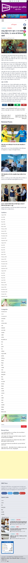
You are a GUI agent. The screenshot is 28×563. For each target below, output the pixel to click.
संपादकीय (2, 404)
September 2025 (4, 240)
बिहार (2, 376)
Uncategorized (4, 316)
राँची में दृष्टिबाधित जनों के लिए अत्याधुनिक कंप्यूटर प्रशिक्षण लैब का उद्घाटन (13, 175)
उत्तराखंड (2, 332)
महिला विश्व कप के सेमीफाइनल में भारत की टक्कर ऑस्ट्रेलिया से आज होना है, (13, 145)
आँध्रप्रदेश (3, 327)
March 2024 (3, 282)
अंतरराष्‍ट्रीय (3, 318)
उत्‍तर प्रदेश (3, 330)
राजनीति (2, 390)
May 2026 (3, 221)
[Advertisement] (14, 465)
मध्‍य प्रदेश (3, 381)
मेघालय (2, 388)
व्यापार (2, 402)
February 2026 (4, 228)
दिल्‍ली (2, 365)
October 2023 (3, 294)
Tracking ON (9, 552)
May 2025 (3, 249)
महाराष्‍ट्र (2, 383)
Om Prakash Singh (14, 524)
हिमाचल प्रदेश (3, 411)
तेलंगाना (2, 360)
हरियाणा (2, 409)
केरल (2, 341)
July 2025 (3, 245)
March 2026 (3, 226)
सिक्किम (2, 407)
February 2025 (4, 256)
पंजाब (2, 369)
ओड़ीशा (2, 334)
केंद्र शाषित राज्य (4, 339)
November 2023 (4, 291)
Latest (4, 28)
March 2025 (3, 254)
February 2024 (4, 284)
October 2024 (3, 266)
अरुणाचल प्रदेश (4, 323)
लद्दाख (2, 400)
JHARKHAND (4, 311)
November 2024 (4, 263)
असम (2, 325)
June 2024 (3, 275)
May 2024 (3, 277)
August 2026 (3, 214)
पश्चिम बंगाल (3, 372)
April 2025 (3, 252)
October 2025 (3, 238)
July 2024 (3, 273)
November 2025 (4, 235)
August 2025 (3, 242)
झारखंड (2, 355)
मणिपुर (2, 379)
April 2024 (3, 280)
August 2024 (3, 270)
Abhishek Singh (5, 38)
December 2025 (4, 233)
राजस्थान (2, 393)
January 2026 (3, 231)
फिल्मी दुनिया (9, 28)
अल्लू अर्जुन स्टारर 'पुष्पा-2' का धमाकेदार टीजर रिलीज (15, 110)
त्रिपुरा (2, 362)
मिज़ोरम (2, 386)
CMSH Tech (4, 559)
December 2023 (4, 289)
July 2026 (3, 217)
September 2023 (4, 296)
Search (2, 424)
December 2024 (4, 261)
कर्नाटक (2, 337)
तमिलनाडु (2, 358)
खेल (2, 344)
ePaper (14, 24)
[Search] (26, 20)
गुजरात (2, 346)
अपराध (2, 502)
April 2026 (3, 224)
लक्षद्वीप (2, 397)
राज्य (2, 395)
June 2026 (3, 219)
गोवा (2, 348)
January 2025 (3, 259)
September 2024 (4, 268)
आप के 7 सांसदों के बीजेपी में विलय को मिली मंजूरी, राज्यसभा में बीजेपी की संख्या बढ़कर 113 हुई (12, 204)
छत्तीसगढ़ (2, 351)
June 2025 (3, 247)
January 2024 (3, 287)
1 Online (5, 552)
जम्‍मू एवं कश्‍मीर (3, 353)
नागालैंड (2, 367)
